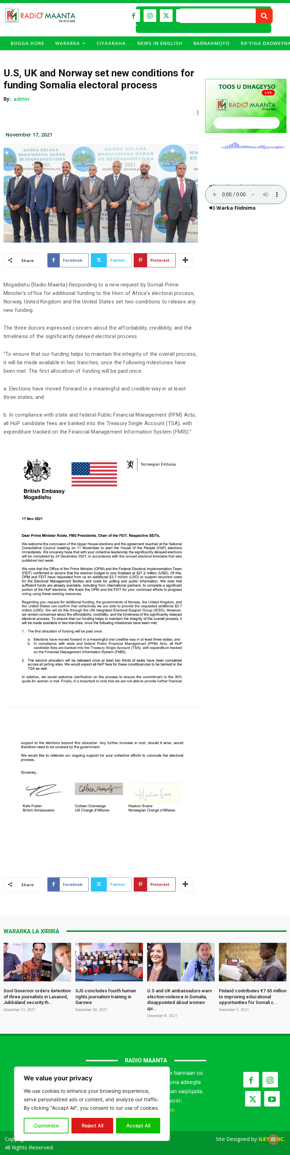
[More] (185, 260)
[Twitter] (166, 15)
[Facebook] (133, 15)
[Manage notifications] (273, 1139)
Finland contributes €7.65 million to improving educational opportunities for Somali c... (252, 996)
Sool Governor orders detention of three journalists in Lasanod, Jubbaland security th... (37, 996)
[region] (92, 1104)
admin (21, 98)
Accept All (138, 1125)
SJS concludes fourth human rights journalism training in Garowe (105, 996)
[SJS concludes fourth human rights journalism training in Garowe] (109, 962)
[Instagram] (150, 15)
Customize (46, 1125)
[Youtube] (272, 1099)
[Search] (264, 15)
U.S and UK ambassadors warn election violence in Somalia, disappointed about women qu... (179, 999)
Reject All (92, 1125)
